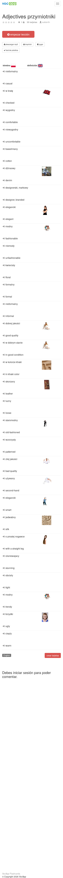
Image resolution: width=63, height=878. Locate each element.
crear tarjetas (53, 655)
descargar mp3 (11, 44)
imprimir (28, 44)
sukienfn (46, 22)
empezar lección (19, 34)
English (7, 655)
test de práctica (12, 50)
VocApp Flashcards (11, 873)
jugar (41, 44)
